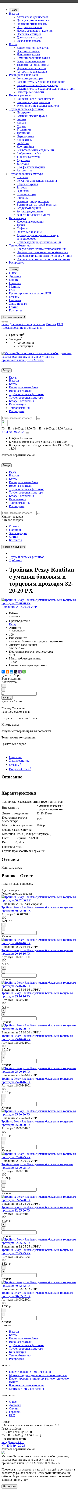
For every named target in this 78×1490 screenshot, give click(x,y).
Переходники (25, 136)
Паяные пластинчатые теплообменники (42, 252)
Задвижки (23, 190)
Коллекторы (24, 139)
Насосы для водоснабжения (34, 30)
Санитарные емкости (30, 92)
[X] (15, 671)
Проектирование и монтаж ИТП (30, 293)
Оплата (14, 279)
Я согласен (9, 1486)
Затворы (22, 187)
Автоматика (24, 170)
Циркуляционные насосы (33, 20)
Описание (15, 757)
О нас (12, 273)
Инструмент (25, 112)
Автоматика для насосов (32, 17)
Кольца (21, 122)
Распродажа (16, 262)
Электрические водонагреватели (38, 105)
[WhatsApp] (24, 671)
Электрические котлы (31, 61)
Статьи (13, 307)
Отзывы (14, 296)
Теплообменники (20, 245)
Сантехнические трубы (32, 115)
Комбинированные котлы (33, 57)
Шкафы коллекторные (31, 167)
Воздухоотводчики (29, 208)
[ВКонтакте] (3, 671)
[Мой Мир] (11, 671)
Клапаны (22, 177)
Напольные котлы (28, 54)
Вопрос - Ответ (20, 769)
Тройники (23, 133)
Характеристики (19, 760)
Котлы (13, 44)
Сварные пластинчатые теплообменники (43, 259)
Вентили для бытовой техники (37, 204)
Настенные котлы (28, 51)
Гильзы (21, 119)
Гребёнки (23, 143)
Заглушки (23, 163)
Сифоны (22, 228)
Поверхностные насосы (32, 23)
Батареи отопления (21, 401)
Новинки (15, 300)
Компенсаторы (26, 194)
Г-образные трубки (29, 153)
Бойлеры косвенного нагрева (35, 98)
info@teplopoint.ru (13, 1442)
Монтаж (14, 286)
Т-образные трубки (29, 156)
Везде (12, 377)
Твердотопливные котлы (33, 64)
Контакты (15, 310)
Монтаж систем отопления (26, 1388)
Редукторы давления (30, 211)
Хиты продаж (18, 303)
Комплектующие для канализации (39, 242)
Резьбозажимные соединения (35, 150)
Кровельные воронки (30, 221)
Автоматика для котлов (32, 71)
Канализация (17, 218)
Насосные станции (29, 34)
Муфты (21, 126)
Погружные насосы (29, 27)
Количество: (9, 682)
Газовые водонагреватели (33, 102)
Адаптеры (23, 160)
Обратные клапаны (29, 231)
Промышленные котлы (31, 68)
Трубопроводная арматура (26, 173)
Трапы (21, 225)
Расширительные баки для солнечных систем (46, 88)
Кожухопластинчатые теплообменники (42, 248)
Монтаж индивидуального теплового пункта (38, 1375)
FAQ (12, 290)
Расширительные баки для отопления (41, 81)
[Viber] (20, 671)
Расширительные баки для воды (37, 85)
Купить (7, 697)
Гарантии (15, 283)
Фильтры (22, 197)
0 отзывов (14, 616)
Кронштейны (25, 146)
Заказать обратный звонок (18, 455)
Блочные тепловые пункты (26, 1385)
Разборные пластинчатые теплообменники (44, 255)
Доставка (15, 276)
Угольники (24, 129)
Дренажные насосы (29, 37)
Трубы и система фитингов (26, 109)
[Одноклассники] (7, 671)
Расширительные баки (23, 75)
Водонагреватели (20, 95)
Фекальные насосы (29, 40)
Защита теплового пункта (33, 214)
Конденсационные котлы (33, 47)
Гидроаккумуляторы (30, 78)
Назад (14, 10)
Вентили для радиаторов (33, 201)
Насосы (14, 13)
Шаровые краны (27, 184)
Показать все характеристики (28, 665)
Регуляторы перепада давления (37, 180)
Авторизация (25, 342)
